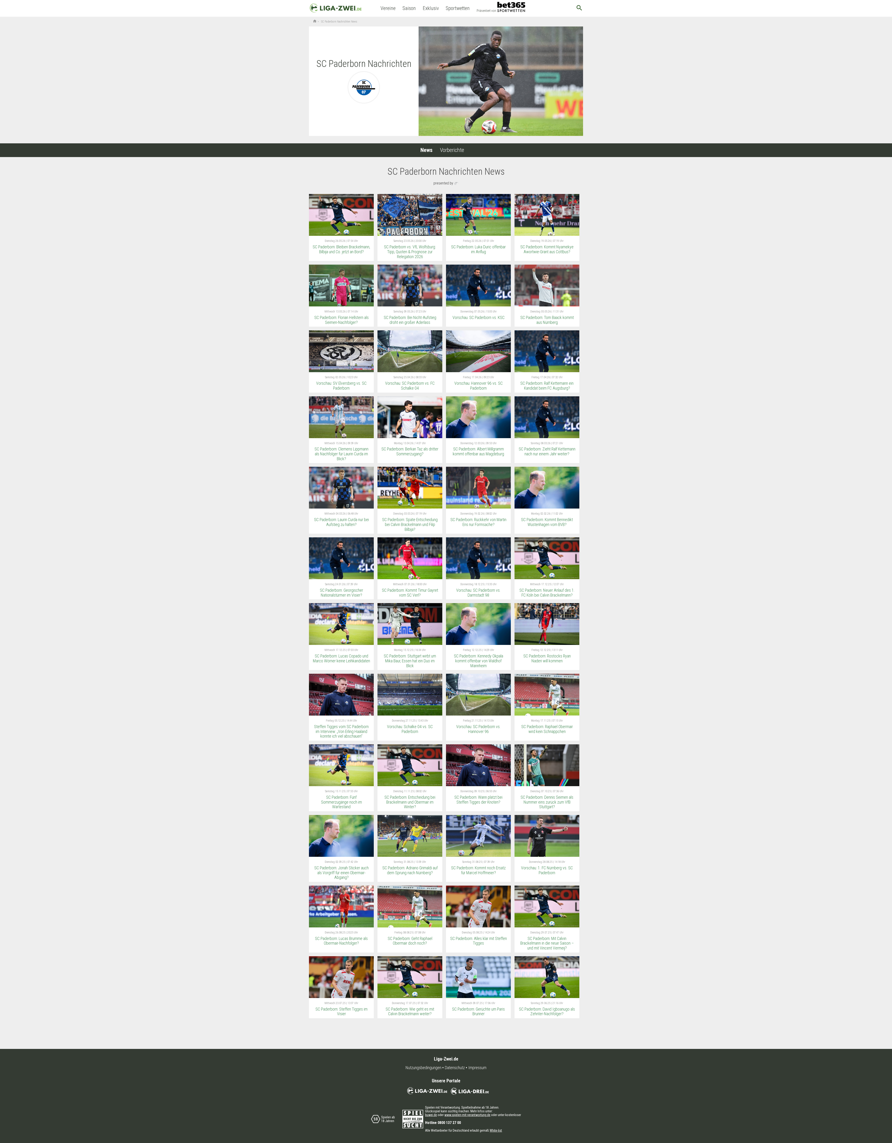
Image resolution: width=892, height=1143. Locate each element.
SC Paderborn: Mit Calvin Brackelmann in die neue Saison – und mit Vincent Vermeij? (547, 943)
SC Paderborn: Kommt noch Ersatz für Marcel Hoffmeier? (478, 870)
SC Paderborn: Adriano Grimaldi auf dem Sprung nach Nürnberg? (410, 870)
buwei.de (431, 1115)
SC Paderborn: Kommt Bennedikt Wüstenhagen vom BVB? (547, 522)
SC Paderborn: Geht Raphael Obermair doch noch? (410, 941)
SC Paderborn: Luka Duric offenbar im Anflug (478, 249)
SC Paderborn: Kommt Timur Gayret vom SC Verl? (410, 593)
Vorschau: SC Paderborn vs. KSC (479, 317)
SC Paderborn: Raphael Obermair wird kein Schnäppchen (547, 729)
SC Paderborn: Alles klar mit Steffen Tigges (478, 941)
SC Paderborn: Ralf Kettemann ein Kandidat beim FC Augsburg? (547, 386)
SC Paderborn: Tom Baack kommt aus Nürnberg (547, 320)
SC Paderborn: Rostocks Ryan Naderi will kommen (547, 658)
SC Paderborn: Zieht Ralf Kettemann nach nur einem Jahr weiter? (547, 451)
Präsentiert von (486, 11)
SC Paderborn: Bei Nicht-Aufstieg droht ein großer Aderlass (410, 320)
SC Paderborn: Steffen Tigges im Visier (341, 1011)
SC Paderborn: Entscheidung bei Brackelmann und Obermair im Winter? (409, 802)
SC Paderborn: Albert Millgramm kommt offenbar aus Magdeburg (478, 451)
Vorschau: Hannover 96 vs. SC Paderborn (478, 386)
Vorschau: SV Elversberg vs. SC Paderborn (341, 386)
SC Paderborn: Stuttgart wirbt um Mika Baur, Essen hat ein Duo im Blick (410, 661)
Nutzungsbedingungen (423, 1067)
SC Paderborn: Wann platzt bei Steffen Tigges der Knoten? (478, 800)
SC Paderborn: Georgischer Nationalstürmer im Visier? (341, 593)
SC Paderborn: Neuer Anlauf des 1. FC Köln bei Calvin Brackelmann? (547, 593)
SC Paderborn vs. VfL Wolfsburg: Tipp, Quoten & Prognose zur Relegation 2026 (410, 251)
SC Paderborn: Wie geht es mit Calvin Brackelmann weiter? (410, 1011)
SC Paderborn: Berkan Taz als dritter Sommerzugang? (409, 451)
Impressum (477, 1067)
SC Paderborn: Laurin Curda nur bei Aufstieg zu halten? (341, 522)
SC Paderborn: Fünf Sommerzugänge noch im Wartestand (341, 802)
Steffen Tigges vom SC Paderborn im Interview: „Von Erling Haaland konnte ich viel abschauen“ (341, 731)
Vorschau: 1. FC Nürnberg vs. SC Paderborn (547, 870)
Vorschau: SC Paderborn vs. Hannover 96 (478, 729)
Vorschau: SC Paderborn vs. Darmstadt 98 (478, 593)
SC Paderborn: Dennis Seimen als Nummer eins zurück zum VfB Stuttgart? (547, 802)
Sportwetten (458, 8)
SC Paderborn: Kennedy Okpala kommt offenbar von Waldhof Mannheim (478, 661)
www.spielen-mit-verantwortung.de (467, 1115)
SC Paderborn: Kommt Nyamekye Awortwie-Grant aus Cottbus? (547, 249)
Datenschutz (455, 1067)
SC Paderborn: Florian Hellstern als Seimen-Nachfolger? (341, 320)
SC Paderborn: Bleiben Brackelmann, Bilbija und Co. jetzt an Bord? (341, 249)
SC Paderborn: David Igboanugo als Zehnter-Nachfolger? (547, 1011)
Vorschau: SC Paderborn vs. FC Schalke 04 (410, 386)
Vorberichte (452, 150)
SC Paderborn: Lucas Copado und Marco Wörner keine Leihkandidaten (341, 658)
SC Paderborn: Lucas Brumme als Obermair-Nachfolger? (341, 941)
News (426, 150)
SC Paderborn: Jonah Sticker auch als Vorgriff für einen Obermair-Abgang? (341, 872)
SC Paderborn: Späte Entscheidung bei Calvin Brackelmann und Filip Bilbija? (410, 524)
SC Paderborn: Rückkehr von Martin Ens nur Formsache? (478, 522)
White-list (496, 1130)
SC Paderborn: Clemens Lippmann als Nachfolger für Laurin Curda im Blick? (341, 454)
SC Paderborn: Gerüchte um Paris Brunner (478, 1011)
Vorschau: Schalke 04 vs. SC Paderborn (410, 729)
